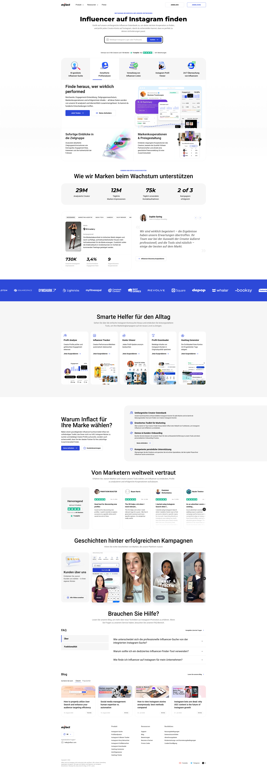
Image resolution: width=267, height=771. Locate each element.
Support (143, 731)
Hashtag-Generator (117, 749)
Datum (78, 681)
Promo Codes (145, 743)
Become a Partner (147, 740)
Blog (142, 734)
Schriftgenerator (116, 752)
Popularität (86, 681)
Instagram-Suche (117, 731)
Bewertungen (145, 737)
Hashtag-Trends (116, 755)
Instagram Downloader (118, 746)
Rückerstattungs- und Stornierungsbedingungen (180, 740)
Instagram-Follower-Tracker (120, 737)
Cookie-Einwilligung (171, 743)
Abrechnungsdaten (171, 737)
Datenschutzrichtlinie (171, 734)
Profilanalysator (116, 734)
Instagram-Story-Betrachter (120, 740)
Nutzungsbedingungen (172, 731)
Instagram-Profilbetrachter (120, 743)
